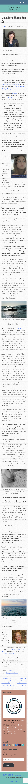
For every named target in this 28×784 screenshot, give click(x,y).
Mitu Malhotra (11, 731)
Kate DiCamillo (19, 86)
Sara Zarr (15, 93)
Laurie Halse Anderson (8, 84)
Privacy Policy (14, 781)
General (10, 671)
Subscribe (8, 765)
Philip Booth (19, 328)
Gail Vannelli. (12, 733)
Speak (17, 84)
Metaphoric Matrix (12, 673)
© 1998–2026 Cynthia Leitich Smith (14, 775)
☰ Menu (22, 2)
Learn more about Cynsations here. (13, 738)
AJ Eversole (19, 729)
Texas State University (8, 653)
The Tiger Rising (6, 89)
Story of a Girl (11, 97)
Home (3, 26)
